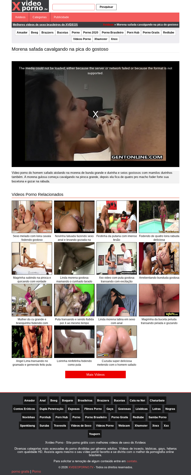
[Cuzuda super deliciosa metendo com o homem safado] (117, 342)
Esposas (74, 409)
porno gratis (20, 471)
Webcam (124, 425)
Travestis (60, 425)
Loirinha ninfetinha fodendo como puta (74, 362)
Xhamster (100, 39)
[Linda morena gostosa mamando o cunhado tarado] (74, 258)
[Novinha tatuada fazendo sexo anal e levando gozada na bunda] (74, 217)
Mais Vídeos (95, 374)
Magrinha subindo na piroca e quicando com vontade (32, 279)
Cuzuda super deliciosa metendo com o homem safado (116, 362)
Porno (76, 32)
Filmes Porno (93, 409)
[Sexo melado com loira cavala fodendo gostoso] (32, 217)
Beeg (34, 32)
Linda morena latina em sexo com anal (116, 321)
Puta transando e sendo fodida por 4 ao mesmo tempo (74, 321)
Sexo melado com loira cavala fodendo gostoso (32, 237)
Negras (170, 409)
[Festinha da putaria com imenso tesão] (117, 217)
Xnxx (114, 39)
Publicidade (61, 17)
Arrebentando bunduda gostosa (159, 277)
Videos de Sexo (81, 425)
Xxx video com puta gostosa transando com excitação (116, 279)
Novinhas (28, 417)
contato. (132, 461)
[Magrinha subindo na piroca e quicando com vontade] (32, 258)
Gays (109, 409)
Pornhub (45, 417)
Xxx (166, 425)
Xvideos (20, 17)
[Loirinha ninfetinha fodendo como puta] (74, 342)
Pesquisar (106, 7)
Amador (22, 32)
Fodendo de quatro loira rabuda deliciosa (159, 237)
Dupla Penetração (51, 409)
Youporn (94, 434)
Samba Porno (158, 417)
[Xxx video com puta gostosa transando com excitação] (117, 258)
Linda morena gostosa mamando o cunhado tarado (74, 279)
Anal (43, 400)
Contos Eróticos (24, 409)
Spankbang (27, 425)
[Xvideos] (30, 5)
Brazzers (47, 32)
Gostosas (124, 409)
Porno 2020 (90, 32)
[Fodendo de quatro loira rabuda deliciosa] (159, 217)
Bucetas (62, 32)
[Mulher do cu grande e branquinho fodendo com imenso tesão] (32, 300)
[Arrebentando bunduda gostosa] (159, 258)
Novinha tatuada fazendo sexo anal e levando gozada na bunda (74, 239)
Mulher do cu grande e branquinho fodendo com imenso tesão (32, 323)
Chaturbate (157, 400)
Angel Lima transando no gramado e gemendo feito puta (32, 362)
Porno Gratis (151, 32)
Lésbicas (142, 409)
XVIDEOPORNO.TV (80, 467)
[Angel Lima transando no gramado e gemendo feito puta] (32, 342)
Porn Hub (133, 32)
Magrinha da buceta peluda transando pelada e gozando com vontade (159, 323)
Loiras (156, 409)
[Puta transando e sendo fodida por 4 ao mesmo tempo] (74, 300)
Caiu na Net (137, 400)
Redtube (168, 32)
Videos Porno (82, 39)
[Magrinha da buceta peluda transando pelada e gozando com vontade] (159, 300)
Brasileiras (85, 400)
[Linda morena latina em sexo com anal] (117, 300)
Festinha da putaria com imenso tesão (116, 237)
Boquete (67, 400)
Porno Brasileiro (112, 32)
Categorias (40, 17)
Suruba (44, 425)
